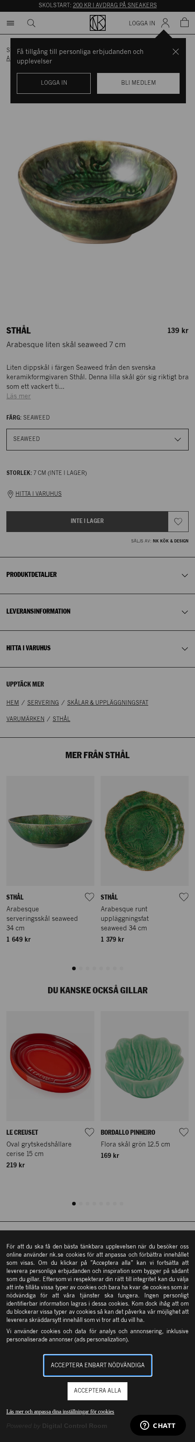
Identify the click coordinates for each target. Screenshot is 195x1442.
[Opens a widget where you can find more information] (158, 1426)
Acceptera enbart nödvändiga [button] (98, 1365)
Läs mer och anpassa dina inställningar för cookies (60, 1411)
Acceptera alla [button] (97, 1391)
